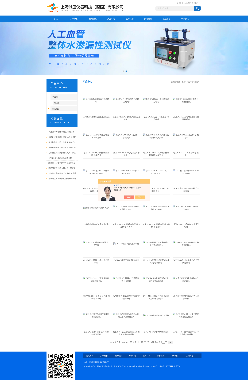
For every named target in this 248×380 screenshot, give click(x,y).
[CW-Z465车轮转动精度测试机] (156, 315)
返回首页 (180, 3)
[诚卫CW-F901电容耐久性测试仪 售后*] (126, 100)
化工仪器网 (169, 366)
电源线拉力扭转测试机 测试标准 (61, 132)
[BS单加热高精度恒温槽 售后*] (96, 208)
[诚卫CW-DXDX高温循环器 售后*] (186, 136)
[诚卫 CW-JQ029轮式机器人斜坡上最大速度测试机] (126, 315)
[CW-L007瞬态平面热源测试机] (126, 244)
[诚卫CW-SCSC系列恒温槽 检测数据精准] (186, 100)
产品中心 (111, 19)
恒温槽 (56, 103)
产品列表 (190, 82)
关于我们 (74, 19)
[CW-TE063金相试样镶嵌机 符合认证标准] (186, 244)
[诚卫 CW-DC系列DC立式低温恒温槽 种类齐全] (96, 172)
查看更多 (56, 109)
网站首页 (89, 356)
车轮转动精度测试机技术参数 (60, 158)
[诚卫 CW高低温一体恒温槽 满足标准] (156, 100)
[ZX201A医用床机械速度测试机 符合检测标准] (156, 244)
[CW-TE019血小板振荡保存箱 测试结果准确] (96, 280)
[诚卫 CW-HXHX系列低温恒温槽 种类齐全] (96, 136)
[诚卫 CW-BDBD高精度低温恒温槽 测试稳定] (156, 208)
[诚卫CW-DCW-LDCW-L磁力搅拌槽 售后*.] (156, 172)
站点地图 (154, 366)
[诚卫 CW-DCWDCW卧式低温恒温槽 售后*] (126, 172)
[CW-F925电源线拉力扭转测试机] (96, 100)
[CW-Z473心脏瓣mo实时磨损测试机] (96, 244)
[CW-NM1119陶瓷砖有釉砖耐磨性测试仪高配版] (156, 280)
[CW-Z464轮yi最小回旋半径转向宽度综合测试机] (186, 315)
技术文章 (130, 19)
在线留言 (187, 3)
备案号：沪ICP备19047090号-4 (126, 366)
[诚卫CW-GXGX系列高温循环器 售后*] (126, 136)
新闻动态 (93, 19)
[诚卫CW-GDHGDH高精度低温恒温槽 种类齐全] (156, 136)
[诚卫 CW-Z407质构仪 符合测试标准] (186, 208)
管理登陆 (177, 366)
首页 (56, 19)
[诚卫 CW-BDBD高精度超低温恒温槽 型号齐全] (126, 208)
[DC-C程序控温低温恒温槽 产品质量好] (186, 172)
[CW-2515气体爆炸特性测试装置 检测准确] (126, 280)
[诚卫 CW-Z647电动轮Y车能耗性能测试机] (96, 315)
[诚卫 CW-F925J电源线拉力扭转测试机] (186, 280)
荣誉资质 (148, 19)
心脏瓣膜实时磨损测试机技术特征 (62, 153)
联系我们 (195, 3)
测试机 (55, 97)
